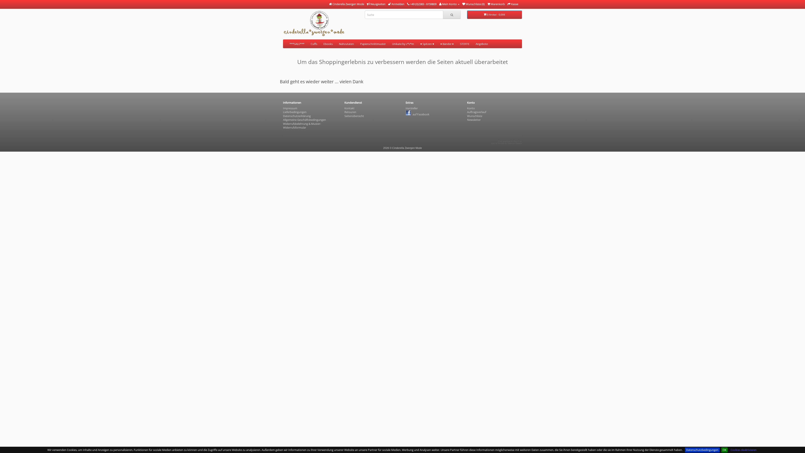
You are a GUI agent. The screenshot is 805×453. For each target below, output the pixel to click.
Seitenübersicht (354, 116)
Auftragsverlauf (476, 112)
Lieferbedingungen (294, 112)
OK (724, 450)
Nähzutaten (346, 44)
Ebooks (328, 44)
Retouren (350, 112)
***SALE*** (297, 44)
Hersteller (412, 108)
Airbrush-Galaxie (515, 143)
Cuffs (314, 44)
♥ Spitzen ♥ (427, 44)
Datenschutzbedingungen (702, 450)
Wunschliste (474, 116)
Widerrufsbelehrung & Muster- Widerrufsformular (302, 126)
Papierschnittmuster (373, 44)
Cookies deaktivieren (744, 450)
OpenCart (518, 141)
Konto (471, 108)
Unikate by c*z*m (403, 44)
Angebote (482, 44)
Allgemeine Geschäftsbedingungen (304, 120)
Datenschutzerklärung (297, 116)
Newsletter (474, 120)
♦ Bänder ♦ (447, 44)
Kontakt (349, 108)
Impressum (290, 108)
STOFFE (464, 44)
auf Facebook (420, 114)
